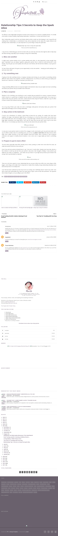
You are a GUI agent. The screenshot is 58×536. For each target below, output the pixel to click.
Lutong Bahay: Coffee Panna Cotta (12, 438)
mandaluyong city (31, 484)
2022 (4, 417)
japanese (16, 482)
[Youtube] (39, 2)
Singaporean (34, 490)
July (5, 444)
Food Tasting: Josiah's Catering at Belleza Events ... (17, 437)
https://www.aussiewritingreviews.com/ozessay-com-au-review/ (42, 229)
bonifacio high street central (43, 490)
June (5, 446)
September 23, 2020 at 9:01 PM (50, 245)
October (6, 430)
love (20, 176)
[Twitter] (37, 2)
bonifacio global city (29, 486)
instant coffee (10, 176)
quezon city (3, 482)
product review (44, 488)
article (6, 176)
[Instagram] (35, 2)
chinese (14, 486)
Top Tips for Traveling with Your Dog (13, 440)
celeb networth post (24, 247)
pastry (53, 486)
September (7, 432)
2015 (4, 458)
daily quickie (45, 482)
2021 (4, 419)
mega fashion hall (5, 492)
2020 (4, 420)
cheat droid (30, 239)
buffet (18, 486)
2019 (4, 422)
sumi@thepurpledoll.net (9, 301)
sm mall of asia (43, 484)
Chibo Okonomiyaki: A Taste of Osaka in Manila (19, 406)
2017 (4, 425)
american (28, 482)
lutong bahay (48, 486)
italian (2, 490)
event (50, 482)
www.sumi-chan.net (12, 303)
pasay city (3, 484)
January (6, 454)
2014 (4, 460)
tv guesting (15, 492)
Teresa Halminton (9, 245)
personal (19, 490)
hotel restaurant (4, 486)
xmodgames (35, 239)
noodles (50, 488)
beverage (19, 484)
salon (11, 492)
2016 (4, 456)
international (24, 484)
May (5, 447)
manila (37, 484)
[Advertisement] (29, 189)
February (6, 452)
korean (17, 488)
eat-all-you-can (13, 484)
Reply (7, 233)
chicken (22, 486)
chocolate (7, 490)
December (6, 427)
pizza (9, 488)
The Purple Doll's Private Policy (8, 306)
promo (8, 484)
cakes (48, 484)
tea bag (35, 492)
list (18, 176)
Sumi (27, 531)
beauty (10, 486)
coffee (53, 482)
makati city (36, 482)
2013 (4, 461)
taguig (32, 482)
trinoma (21, 488)
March (5, 451)
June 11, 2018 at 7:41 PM (51, 226)
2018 (4, 424)
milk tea (38, 488)
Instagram (30, 333)
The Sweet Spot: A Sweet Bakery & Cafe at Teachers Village (21, 400)
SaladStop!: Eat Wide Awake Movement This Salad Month (18, 435)
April (5, 449)
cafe (20, 482)
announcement (10, 482)
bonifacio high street (26, 490)
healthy (11, 490)
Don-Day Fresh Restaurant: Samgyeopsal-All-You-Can (21, 394)
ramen (15, 490)
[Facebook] (33, 2)
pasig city (30, 488)
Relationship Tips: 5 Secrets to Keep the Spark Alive (17, 442)
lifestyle (15, 176)
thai (54, 488)
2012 (4, 463)
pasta (35, 486)
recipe (34, 488)
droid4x (39, 239)
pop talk (20, 492)
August (6, 434)
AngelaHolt (7, 237)
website (26, 488)
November (6, 429)
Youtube (30, 339)
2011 (4, 465)
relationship (25, 176)
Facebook (30, 330)
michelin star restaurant (28, 492)
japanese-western (40, 486)
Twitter (30, 336)
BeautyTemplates (14, 531)
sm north (13, 488)
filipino (23, 482)
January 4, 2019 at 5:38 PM (51, 237)
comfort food (4, 488)
